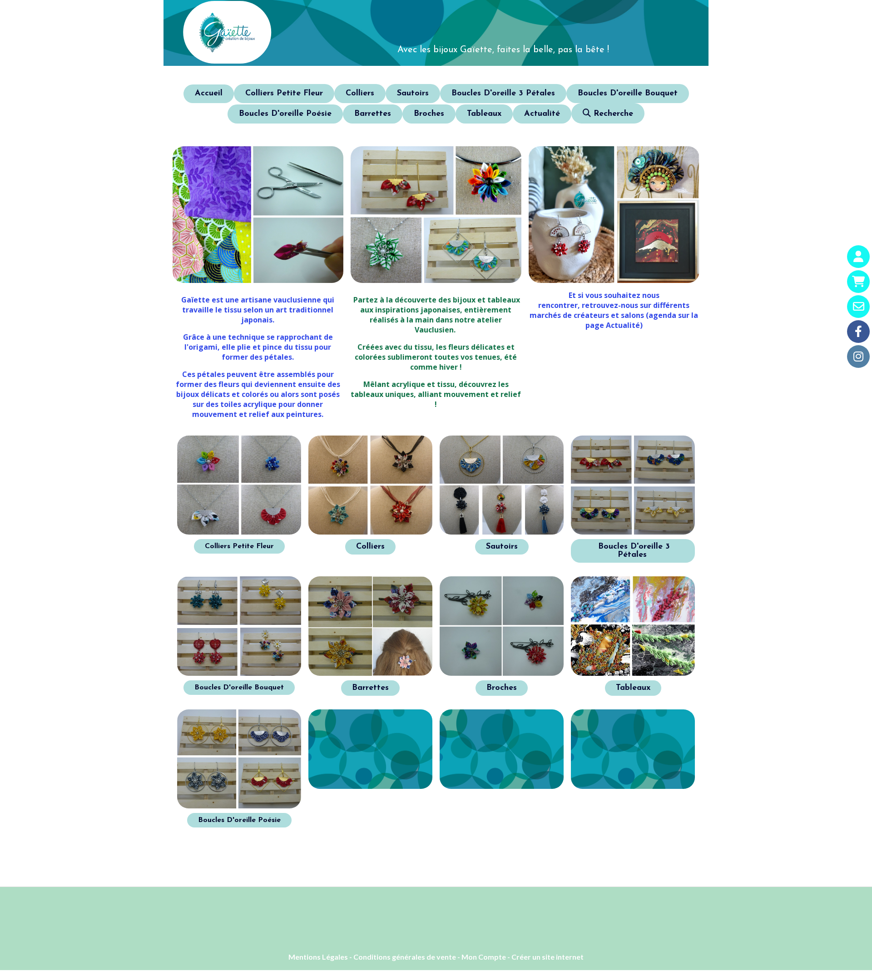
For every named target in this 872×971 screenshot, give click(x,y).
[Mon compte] (858, 256)
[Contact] (858, 306)
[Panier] (858, 281)
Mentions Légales (318, 956)
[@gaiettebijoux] (858, 356)
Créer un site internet (547, 956)
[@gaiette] (858, 331)
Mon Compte (483, 956)
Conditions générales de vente (404, 956)
